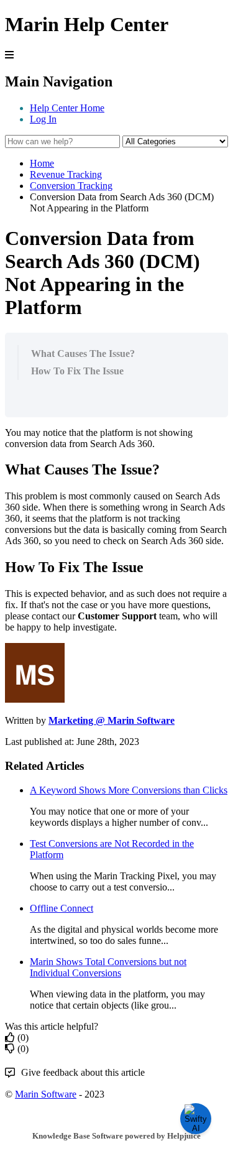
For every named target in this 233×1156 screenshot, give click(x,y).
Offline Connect (61, 908)
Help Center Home (67, 108)
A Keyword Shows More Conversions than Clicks (128, 790)
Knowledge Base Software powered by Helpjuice (116, 1135)
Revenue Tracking (66, 174)
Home (42, 163)
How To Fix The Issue (77, 371)
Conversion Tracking (71, 185)
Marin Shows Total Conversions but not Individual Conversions (108, 967)
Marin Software (45, 1094)
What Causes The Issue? (83, 353)
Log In (43, 119)
